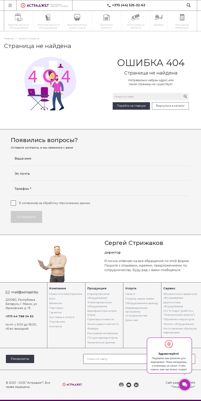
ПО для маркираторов (102, 337)
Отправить (26, 217)
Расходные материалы (102, 333)
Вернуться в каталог (170, 106)
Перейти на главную (131, 106)
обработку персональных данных (66, 203)
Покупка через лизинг (140, 298)
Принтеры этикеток (100, 319)
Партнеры (56, 307)
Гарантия (55, 312)
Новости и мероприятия (65, 293)
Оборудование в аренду (141, 303)
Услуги (130, 288)
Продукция (96, 288)
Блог (52, 298)
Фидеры (93, 328)
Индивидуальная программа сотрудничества (136, 311)
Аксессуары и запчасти (103, 324)
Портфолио (57, 321)
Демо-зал (131, 320)
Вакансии (55, 303)
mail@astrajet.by (24, 292)
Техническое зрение (101, 342)
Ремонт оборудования (178, 324)
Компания (57, 288)
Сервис (169, 288)
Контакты (55, 326)
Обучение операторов (178, 319)
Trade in (130, 293)
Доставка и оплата (61, 317)
